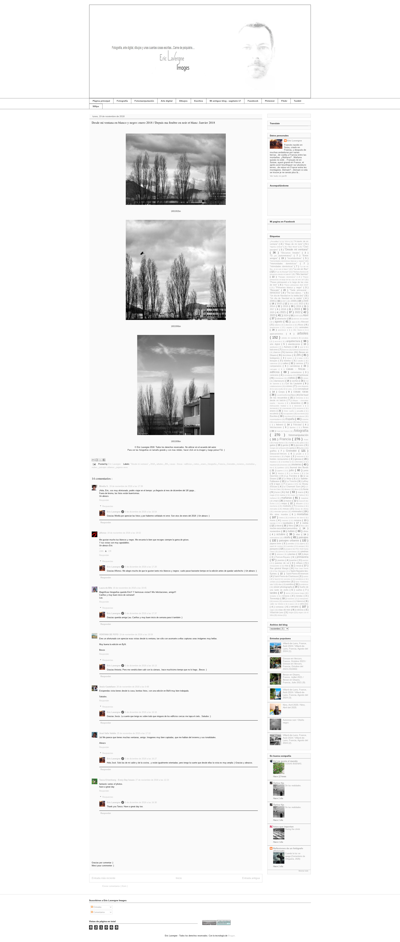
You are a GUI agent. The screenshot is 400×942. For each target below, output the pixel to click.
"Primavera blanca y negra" (289, 287)
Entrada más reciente (103, 878)
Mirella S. (103, 486)
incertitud (286, 462)
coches (295, 381)
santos (305, 576)
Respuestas (107, 506)
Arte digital (166, 101)
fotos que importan (283, 826)
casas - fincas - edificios (181, 464)
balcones (274, 350)
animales (303, 327)
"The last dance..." (295, 293)
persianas (293, 551)
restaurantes (275, 566)
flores (305, 427)
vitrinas (280, 615)
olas (298, 534)
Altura (301, 325)
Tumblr (297, 101)
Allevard (304, 322)
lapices (291, 484)
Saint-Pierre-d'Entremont (297, 574)
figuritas (293, 427)
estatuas (289, 422)
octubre (281, 534)
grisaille (299, 454)
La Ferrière (291, 476)
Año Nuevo (298, 330)
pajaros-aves (122, 467)
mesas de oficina (301, 509)
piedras (304, 551)
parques (274, 548)
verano (295, 606)
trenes (276, 601)
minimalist (297, 511)
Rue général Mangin (280, 568)
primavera (302, 556)
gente (285, 445)
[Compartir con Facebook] (103, 459)
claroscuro (279, 381)
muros (273, 520)
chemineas (279, 378)
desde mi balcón (278, 400)
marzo (288, 500)
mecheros (274, 506)
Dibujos (183, 101)
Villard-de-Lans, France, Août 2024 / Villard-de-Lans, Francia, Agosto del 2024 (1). (295, 647)
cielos (197, 464)
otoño (287, 537)
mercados (274, 509)
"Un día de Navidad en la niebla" (287, 298)
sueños (300, 590)
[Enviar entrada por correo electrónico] (94, 464)
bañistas (295, 350)
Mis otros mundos (280, 514)
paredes (290, 546)
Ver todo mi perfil (278, 176)
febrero (280, 424)
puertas (294, 560)
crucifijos (291, 395)
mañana (273, 498)
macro (301, 492)
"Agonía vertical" (276, 247)
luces (278, 492)
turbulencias (287, 601)
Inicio (179, 878)
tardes (274, 592)
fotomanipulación (298, 435)
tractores (291, 599)
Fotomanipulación (144, 101)
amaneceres (275, 327)
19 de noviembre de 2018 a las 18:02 (124, 533)
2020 (272, 312)
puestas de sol (282, 563)
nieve (279, 525)
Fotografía (122, 101)
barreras (290, 352)
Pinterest (270, 101)
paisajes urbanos (107, 467)
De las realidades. (293, 785)
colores (289, 386)
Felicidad (298, 425)
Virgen (291, 612)
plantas (292, 554)
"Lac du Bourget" (282, 272)
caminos (300, 363)
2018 (152, 464)
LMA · (102, 551)
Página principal (101, 101)
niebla (305, 523)
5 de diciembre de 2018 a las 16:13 (141, 665)
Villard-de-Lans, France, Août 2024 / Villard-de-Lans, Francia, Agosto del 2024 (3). (295, 693)
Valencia (300, 601)
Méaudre (300, 503)
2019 (297, 309)
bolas (301, 358)
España (290, 419)
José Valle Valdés (107, 733)
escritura (288, 416)
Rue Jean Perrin (301, 568)
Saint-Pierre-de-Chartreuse (286, 576)
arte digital (275, 344)
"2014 (286, 241)
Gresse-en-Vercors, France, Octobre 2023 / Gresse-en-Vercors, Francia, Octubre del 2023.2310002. (294, 663)
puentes (281, 560)
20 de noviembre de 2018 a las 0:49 (133, 687)
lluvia (305, 489)
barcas (305, 350)
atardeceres (294, 344)
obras (305, 531)
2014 (273, 306)
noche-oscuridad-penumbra (285, 528)
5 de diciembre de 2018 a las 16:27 (141, 758)
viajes (272, 610)
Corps (282, 391)
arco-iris (278, 341)
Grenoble (231, 464)
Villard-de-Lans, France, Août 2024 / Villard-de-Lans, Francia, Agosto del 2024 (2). (295, 739)
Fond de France (283, 431)
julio (292, 470)
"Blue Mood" (293, 247)
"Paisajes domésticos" (287, 277)
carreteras (295, 366)
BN (166, 464)
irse (271, 467)
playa (305, 554)
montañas (250, 464)
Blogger (231, 935)
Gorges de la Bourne (278, 448)
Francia (222, 464)
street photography (283, 587)
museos (285, 520)
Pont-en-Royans (283, 557)
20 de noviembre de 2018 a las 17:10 (133, 733)
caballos (300, 361)
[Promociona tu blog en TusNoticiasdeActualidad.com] (223, 924)
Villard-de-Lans (277, 612)
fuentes (292, 443)
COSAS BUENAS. (293, 763)
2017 (272, 309)
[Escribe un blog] (96, 459)
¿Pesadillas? (275, 241)
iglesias (298, 459)
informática (299, 462)
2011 (292, 304)
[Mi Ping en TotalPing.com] (209, 924)
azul (302, 347)
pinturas (280, 554)
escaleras (274, 414)
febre (306, 422)
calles (285, 363)
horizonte (300, 456)
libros (297, 489)
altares (278, 325)
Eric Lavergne (113, 512)
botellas (288, 361)
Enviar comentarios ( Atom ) (115, 886)
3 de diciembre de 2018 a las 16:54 (141, 512)
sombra (290, 584)
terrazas (286, 596)
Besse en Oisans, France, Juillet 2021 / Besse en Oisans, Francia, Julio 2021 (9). (294, 678)
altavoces (289, 325)
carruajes (274, 369)
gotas (293, 448)
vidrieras (300, 610)
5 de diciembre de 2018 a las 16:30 (141, 802)
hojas (288, 456)
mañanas (287, 497)
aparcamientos (278, 334)
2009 (305, 301)
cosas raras (300, 391)
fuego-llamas (279, 443)
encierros (301, 408)
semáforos (300, 579)
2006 (273, 301)
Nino (291, 525)
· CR (109, 551)
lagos (279, 484)
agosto (279, 321)
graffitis (274, 451)
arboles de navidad (290, 338)
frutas (306, 440)
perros (282, 551)
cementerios (297, 372)
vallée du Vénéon (277, 604)
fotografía (212, 464)
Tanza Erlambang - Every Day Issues (117, 780)
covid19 (280, 395)
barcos (277, 352)
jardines (281, 467)
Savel (276, 579)
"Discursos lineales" (291, 253)
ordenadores (275, 538)
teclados (273, 596)
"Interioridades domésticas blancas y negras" (287, 261)
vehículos (304, 604)
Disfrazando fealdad (279, 406)
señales (273, 582)
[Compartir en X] (100, 459)
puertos (305, 560)
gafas (302, 443)
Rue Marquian (280, 571)
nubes (95, 467)
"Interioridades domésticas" (285, 264)
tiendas (300, 596)
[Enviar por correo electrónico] (93, 459)
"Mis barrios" (302, 274)
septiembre (285, 582)
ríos (287, 565)
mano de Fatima (298, 495)
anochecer (282, 330)
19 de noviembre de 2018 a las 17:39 (126, 486)
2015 (286, 306)
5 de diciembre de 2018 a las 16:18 (141, 712)
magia (272, 495)
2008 (294, 301)
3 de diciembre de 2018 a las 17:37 (141, 613)
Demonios (300, 398)
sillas (280, 584)
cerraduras (288, 375)
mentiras (301, 506)
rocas (299, 565)
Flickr (284, 101)
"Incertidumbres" (295, 258)
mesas (286, 509)
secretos (287, 579)
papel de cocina (276, 546)
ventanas (280, 607)
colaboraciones (276, 386)
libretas (288, 489)
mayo (284, 503)
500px (96, 106)
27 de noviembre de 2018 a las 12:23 (152, 780)
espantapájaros (276, 419)
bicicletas (287, 355)
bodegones (275, 358)
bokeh (290, 358)
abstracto (282, 318)
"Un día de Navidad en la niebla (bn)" (287, 296)
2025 (297, 316)
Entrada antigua (251, 878)
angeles (290, 327)
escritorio (301, 414)
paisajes (303, 537)
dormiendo (274, 408)
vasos (292, 604)
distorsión (298, 406)
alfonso (102, 533)
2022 (298, 312)
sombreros (304, 584)
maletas (283, 495)
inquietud (273, 465)
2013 (301, 304)
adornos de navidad (300, 319)
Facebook (253, 101)
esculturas (300, 416)
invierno (241, 464)
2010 (280, 303)
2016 (299, 306)
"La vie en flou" (300, 269)
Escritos (198, 101)
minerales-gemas (281, 511)
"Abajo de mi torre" (294, 244)
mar (276, 500)
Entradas (97, 907)
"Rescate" (275, 290)
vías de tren (285, 609)
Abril (305, 315)
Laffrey (305, 481)
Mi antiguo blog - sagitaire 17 (225, 101)
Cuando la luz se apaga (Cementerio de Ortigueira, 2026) (295, 856)
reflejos (300, 563)
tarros (288, 593)
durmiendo (287, 408)
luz (288, 492)
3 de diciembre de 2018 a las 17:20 (141, 567)
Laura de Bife (105, 588)
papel (302, 543)
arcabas (305, 338)
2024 (286, 315)
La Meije (287, 479)
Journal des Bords (299, 467)
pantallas (291, 543)
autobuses (274, 347)
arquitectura (293, 341)
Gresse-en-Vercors (279, 454)
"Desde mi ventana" (139, 464)
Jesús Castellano (107, 687)
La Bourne (295, 473)
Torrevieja (275, 598)
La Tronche (292, 481)
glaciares (299, 445)
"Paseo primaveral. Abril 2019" (296, 285)
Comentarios (99, 912)
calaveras (274, 363)
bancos (286, 350)
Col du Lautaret (294, 383)
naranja (273, 523)
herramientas (275, 456)
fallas (298, 422)
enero (204, 464)
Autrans (288, 347)
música (298, 520)
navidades (288, 523)
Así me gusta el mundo (285, 761)
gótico (302, 448)
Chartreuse (302, 375)
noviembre (275, 531)
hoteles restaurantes (279, 459)
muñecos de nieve (297, 518)
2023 (273, 315)
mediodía (287, 506)
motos (282, 518)
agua (294, 322)
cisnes (305, 378)
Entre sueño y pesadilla (294, 411)
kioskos (281, 473)
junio (306, 470)
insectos (284, 465)
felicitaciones (276, 427)
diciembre (296, 403)
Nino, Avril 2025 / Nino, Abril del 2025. (294, 706)
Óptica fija (278, 783)
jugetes (280, 470)
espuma (305, 419)
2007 (284, 301)
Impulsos (274, 462)
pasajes (288, 549)
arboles (160, 464)
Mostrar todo (303, 871)
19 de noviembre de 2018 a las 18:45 (129, 588)
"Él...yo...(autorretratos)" (282, 256)
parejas (301, 546)
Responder (104, 500)
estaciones (277, 422)
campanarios (276, 366)
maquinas (304, 498)
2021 (283, 312)
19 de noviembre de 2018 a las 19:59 (136, 634)
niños (302, 526)
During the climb (292, 829)
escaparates (289, 414)
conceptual (303, 388)
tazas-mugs (300, 593)
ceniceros (274, 375)
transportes (304, 599)
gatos (273, 445)
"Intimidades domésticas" (282, 266)
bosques (274, 361)
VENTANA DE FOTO (108, 634)
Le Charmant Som (292, 487)
